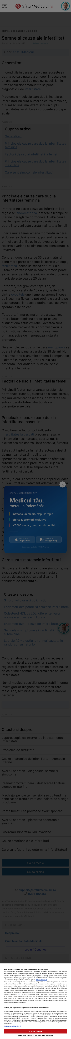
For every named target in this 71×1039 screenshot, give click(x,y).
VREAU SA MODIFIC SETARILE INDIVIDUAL (35, 1035)
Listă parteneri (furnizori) (12, 1026)
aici (19, 994)
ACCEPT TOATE (35, 1031)
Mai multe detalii (41, 980)
